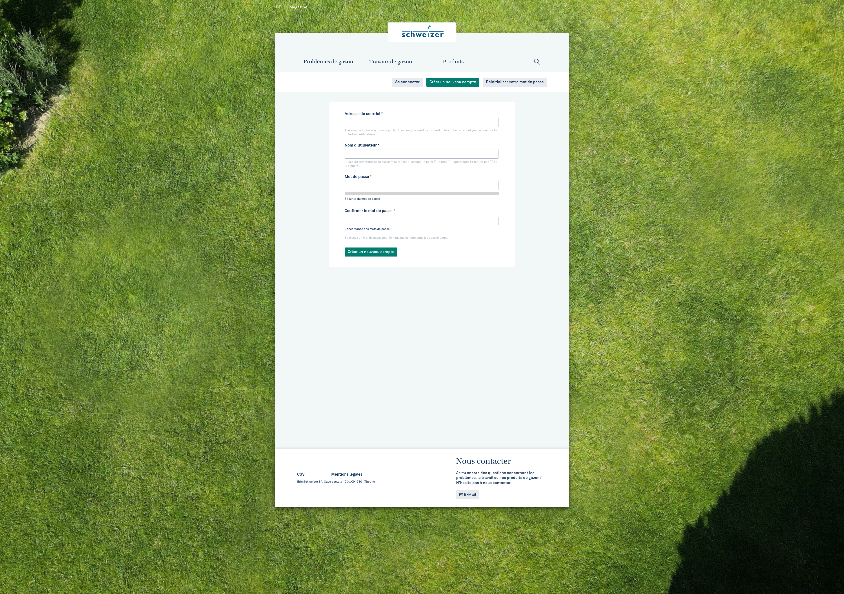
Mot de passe (357, 177)
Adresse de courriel (362, 114)
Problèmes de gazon (328, 61)
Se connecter (407, 82)
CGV (301, 475)
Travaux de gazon (390, 61)
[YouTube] (566, 7)
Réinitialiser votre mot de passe (515, 82)
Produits (453, 61)
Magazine (298, 7)
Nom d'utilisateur (361, 145)
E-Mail (469, 495)
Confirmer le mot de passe (369, 211)
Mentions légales (346, 475)
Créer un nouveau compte (454, 82)
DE (278, 7)
